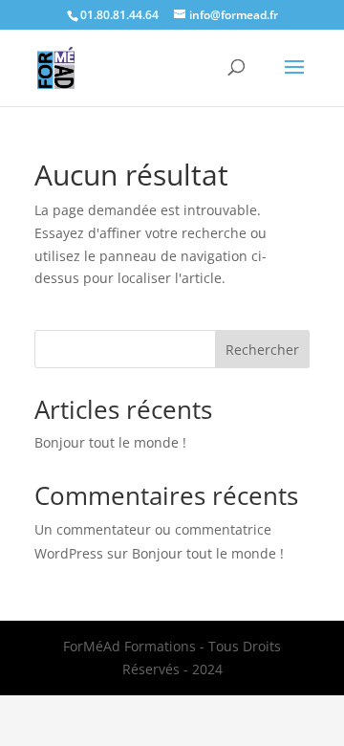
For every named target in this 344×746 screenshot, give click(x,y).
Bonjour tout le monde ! (110, 442)
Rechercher (262, 349)
